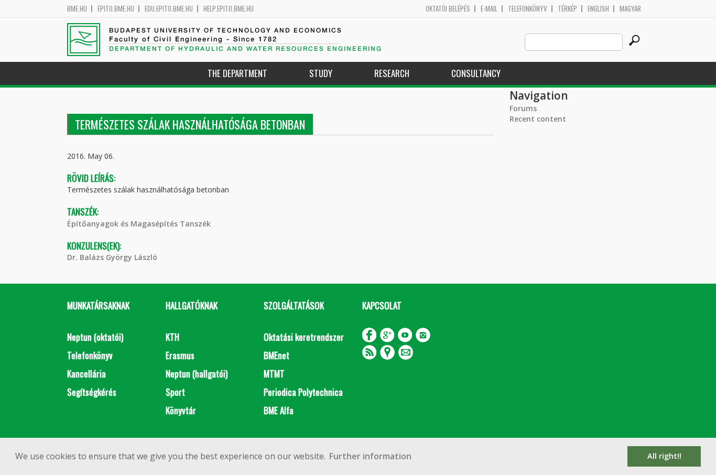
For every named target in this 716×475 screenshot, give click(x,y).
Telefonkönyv (527, 8)
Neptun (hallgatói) (196, 373)
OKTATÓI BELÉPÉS (448, 8)
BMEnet (276, 355)
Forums (523, 108)
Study (320, 73)
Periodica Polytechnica (303, 391)
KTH (172, 336)
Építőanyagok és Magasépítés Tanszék (139, 224)
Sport (175, 391)
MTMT (274, 373)
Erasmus (180, 355)
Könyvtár (181, 410)
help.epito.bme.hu (228, 8)
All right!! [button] (664, 456)
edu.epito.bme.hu (169, 8)
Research (391, 73)
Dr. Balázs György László (112, 257)
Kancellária (86, 373)
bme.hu (77, 8)
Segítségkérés (91, 391)
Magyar (630, 8)
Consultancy (476, 73)
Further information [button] (370, 456)
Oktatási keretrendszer (304, 336)
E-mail (489, 8)
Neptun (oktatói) (95, 336)
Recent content (537, 119)
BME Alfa (279, 410)
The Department (237, 73)
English (598, 8)
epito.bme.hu (115, 8)
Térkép (567, 8)
